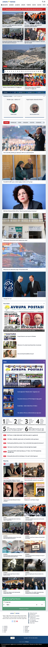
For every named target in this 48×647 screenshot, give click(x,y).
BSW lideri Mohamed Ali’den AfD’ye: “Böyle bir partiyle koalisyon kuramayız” (20, 211)
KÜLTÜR (39, 5)
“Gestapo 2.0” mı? (7, 298)
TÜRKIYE (5, 629)
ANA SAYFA (5, 5)
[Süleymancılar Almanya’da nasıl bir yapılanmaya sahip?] (24, 226)
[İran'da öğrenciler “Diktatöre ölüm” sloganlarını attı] (8, 391)
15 (32, 71)
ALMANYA (17, 5)
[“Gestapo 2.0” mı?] (24, 284)
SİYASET (5, 630)
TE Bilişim (27, 641)
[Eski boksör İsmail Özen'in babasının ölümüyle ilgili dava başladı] (35, 528)
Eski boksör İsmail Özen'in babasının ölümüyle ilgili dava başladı (20, 422)
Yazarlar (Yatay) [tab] (7, 96)
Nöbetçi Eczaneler (33, 613)
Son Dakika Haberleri (34, 621)
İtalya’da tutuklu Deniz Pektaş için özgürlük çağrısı (42, 422)
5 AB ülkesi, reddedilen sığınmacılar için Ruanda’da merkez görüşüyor (23, 439)
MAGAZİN (27, 632)
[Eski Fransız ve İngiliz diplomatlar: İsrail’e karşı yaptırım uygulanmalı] (13, 510)
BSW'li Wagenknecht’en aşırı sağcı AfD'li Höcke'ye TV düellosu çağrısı (36, 429)
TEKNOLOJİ (27, 630)
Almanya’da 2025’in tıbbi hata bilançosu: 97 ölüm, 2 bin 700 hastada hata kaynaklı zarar (12, 556)
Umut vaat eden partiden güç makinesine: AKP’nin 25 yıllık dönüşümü (18, 152)
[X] (15, 621)
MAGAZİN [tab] (25, 122)
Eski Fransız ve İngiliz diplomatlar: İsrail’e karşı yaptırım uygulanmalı (22, 435)
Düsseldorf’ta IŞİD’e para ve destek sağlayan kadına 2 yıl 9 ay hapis (17, 181)
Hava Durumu (32, 614)
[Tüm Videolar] (44, 361)
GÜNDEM (11, 5)
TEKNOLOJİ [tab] (13, 122)
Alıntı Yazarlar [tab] (18, 96)
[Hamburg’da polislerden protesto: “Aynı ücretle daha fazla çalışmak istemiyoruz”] (13, 528)
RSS (13, 637)
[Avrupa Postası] (8, 1)
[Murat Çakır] (13, 108)
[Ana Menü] (44, 1)
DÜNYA (34, 5)
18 (38, 71)
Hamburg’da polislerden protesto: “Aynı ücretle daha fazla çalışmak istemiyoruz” (25, 443)
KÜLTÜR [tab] (32, 122)
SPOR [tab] (19, 122)
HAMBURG (27, 626)
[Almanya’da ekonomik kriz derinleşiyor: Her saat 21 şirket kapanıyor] (35, 546)
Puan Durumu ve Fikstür (34, 618)
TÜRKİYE (29, 5)
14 (30, 71)
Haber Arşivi (32, 622)
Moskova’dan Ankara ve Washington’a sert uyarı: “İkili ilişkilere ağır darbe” (15, 429)
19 (40, 71)
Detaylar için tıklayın (24, 608)
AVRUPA (23, 5)
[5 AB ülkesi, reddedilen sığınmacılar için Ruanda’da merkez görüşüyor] (35, 510)
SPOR (44, 5)
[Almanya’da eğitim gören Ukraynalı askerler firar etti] (35, 565)
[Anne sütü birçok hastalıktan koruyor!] (9, 353)
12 (25, 71)
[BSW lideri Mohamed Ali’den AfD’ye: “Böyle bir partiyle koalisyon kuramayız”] (24, 196)
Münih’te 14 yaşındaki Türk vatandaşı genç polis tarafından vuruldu (31, 422)
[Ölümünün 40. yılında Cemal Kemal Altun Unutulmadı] (9, 345)
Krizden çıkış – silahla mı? (13, 99)
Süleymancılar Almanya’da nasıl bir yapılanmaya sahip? (15, 240)
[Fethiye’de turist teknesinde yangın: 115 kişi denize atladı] (24, 255)
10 (21, 71)
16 (34, 71)
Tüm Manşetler (33, 620)
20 (42, 71)
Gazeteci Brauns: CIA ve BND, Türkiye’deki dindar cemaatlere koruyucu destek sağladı (9, 422)
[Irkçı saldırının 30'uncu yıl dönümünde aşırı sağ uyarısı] (8, 412)
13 (27, 71)
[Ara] (42, 1)
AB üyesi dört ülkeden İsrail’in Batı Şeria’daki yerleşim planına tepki (11, 593)
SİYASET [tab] (6, 122)
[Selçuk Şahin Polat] (34, 108)
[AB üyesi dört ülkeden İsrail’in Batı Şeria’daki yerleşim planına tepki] (13, 583)
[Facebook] (12, 621)
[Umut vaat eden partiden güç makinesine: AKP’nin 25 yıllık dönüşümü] (24, 138)
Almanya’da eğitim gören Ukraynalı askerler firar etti (34, 574)
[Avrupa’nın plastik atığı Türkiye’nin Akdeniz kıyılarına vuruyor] (13, 565)
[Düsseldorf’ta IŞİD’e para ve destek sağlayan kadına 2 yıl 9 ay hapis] (24, 167)
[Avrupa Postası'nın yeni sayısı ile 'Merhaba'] (9, 336)
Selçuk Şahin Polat (34, 114)
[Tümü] (44, 460)
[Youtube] (17, 621)
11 (23, 71)
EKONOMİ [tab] (38, 122)
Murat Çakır (13, 114)
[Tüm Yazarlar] (44, 96)
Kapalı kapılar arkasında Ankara (34, 99)
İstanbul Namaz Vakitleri (34, 616)
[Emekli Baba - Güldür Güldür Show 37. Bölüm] (8, 405)
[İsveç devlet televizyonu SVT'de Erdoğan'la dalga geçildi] (8, 398)
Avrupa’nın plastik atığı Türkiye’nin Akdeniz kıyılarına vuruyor (11, 574)
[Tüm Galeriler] (44, 303)
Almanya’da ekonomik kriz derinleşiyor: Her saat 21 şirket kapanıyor (22, 456)
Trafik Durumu (33, 617)
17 (36, 71)
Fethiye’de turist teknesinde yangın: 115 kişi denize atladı (15, 269)
